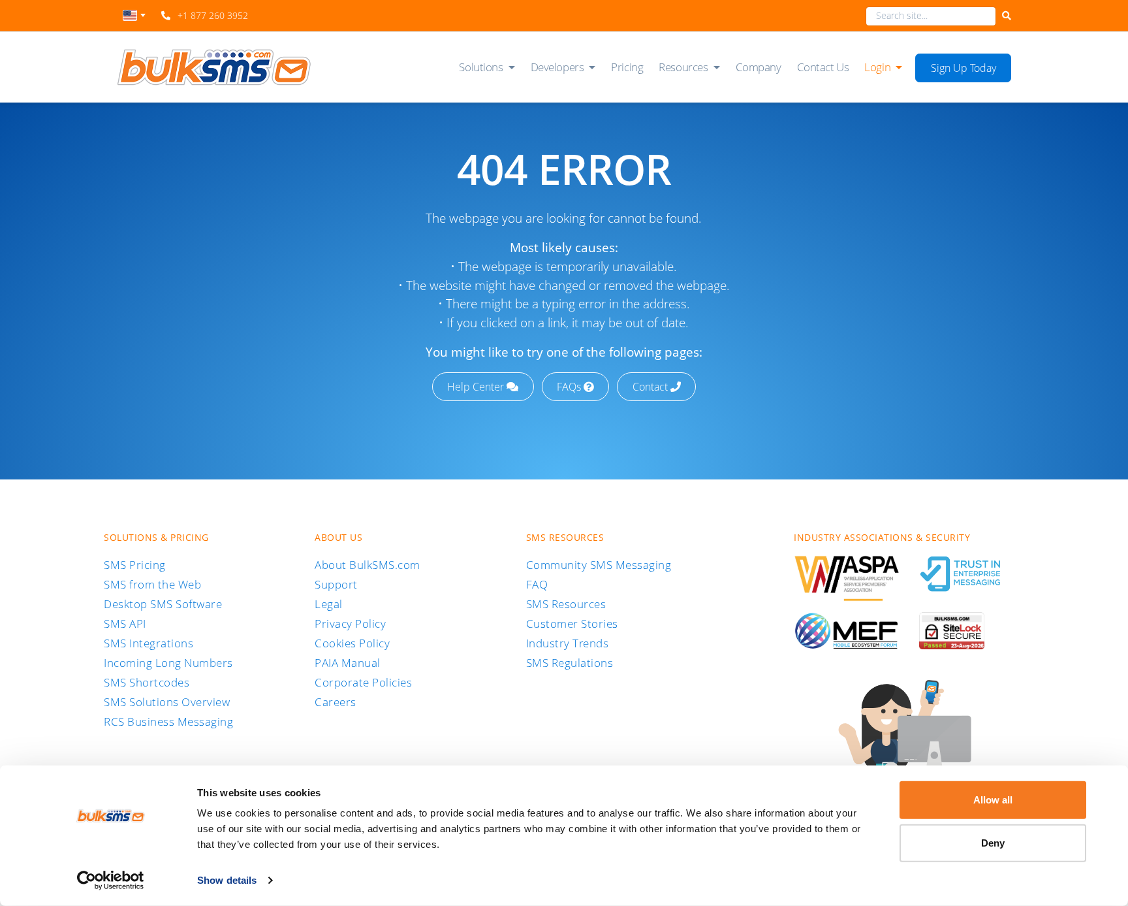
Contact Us (823, 66)
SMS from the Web (152, 584)
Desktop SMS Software (163, 603)
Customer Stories (572, 623)
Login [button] (877, 66)
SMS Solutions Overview (167, 701)
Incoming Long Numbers (168, 662)
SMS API (125, 623)
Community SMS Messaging (599, 564)
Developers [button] (557, 66)
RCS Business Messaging (168, 721)
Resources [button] (683, 66)
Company (758, 66)
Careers (335, 701)
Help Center (477, 387)
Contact (651, 387)
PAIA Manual (348, 662)
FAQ (537, 584)
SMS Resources (566, 603)
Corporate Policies (363, 682)
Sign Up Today (963, 68)
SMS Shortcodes (146, 682)
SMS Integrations (148, 643)
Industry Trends (567, 643)
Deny (993, 842)
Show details (227, 880)
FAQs (570, 387)
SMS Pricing (135, 564)
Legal (329, 603)
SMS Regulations (570, 662)
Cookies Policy (352, 643)
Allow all (992, 799)
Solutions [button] (481, 66)
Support (336, 584)
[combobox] (134, 19)
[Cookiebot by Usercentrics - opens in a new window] (111, 880)
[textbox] (134, 15)
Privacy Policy (350, 623)
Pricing (627, 66)
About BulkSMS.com (367, 564)
